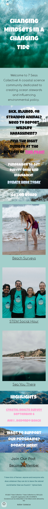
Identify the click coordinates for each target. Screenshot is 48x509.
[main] (24, 34)
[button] (2, 3)
